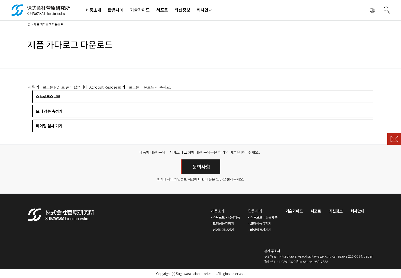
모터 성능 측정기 (49, 111)
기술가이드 (294, 211)
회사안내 (357, 211)
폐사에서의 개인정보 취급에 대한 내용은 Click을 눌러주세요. (200, 179)
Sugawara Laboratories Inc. (196, 273)
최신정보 (336, 211)
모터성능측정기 (223, 223)
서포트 (315, 211)
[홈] (40, 13)
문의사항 (201, 166)
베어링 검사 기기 (49, 126)
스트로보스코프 (48, 96)
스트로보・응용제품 (226, 217)
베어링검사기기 (223, 229)
